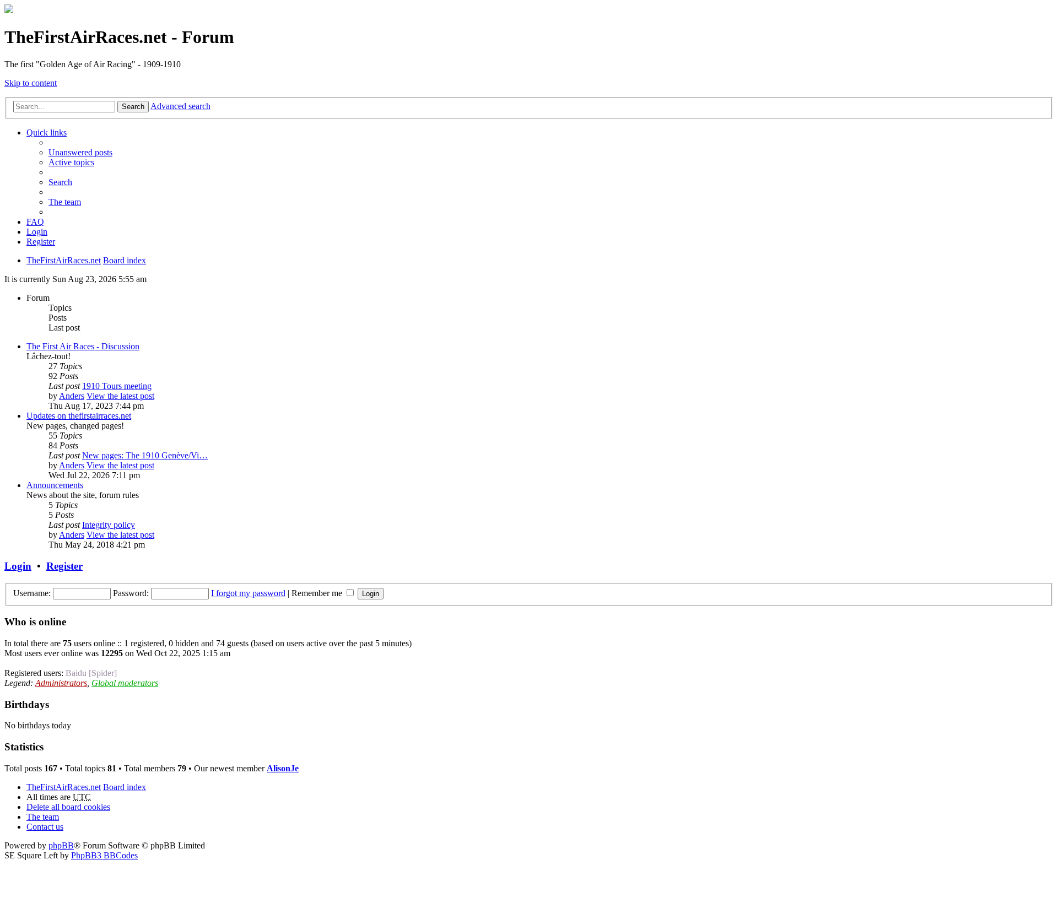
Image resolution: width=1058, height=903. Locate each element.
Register (64, 566)
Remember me (318, 593)
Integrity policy (108, 524)
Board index (124, 787)
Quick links (46, 132)
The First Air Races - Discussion (82, 346)
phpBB (61, 845)
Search (133, 106)
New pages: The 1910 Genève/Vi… (145, 455)
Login (17, 566)
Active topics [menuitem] (71, 162)
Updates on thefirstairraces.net (78, 415)
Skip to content (30, 83)
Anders (71, 396)
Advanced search (180, 106)
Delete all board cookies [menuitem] (68, 807)
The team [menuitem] (64, 202)
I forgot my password (248, 593)
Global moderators (124, 683)
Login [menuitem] (36, 231)
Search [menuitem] (60, 182)
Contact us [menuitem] (44, 826)
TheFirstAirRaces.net (63, 787)
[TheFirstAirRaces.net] (8, 10)
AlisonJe (283, 768)
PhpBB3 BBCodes (104, 855)
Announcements (54, 485)
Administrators (61, 683)
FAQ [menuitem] (35, 221)
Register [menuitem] (40, 241)
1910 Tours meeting (117, 386)
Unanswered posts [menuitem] (80, 152)
